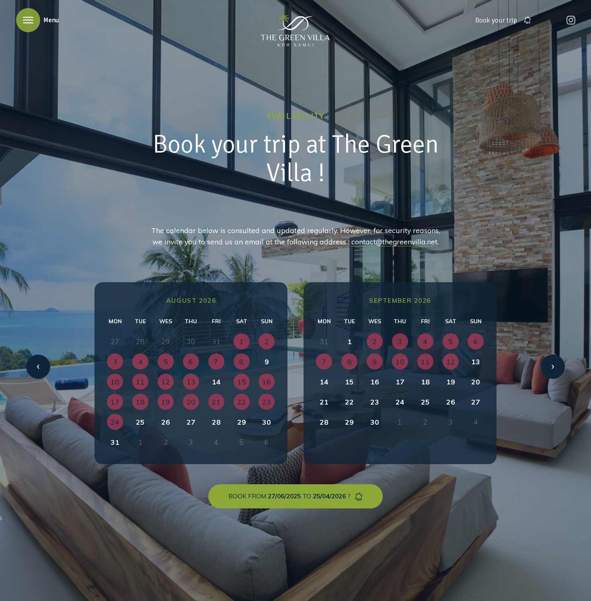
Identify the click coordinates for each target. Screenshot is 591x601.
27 (191, 421)
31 (115, 442)
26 (165, 421)
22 (349, 401)
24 (400, 401)
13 (475, 361)
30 (266, 421)
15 (349, 381)
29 (241, 421)
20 (475, 381)
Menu (51, 20)
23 (374, 401)
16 (374, 381)
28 (216, 421)
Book (496, 20)
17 (400, 381)
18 (425, 381)
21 (324, 401)
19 (450, 381)
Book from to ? (289, 496)
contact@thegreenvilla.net (394, 241)
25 (140, 421)
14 (216, 381)
